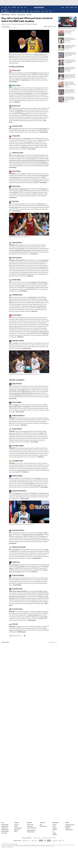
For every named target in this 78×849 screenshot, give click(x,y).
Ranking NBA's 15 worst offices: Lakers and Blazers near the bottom (71, 54)
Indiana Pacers (16, 186)
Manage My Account (69, 824)
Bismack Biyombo (43, 282)
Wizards (16, 343)
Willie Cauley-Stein (13, 596)
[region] (29, 41)
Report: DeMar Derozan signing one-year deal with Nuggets (70, 68)
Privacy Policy (30, 826)
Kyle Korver (11, 56)
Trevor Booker (19, 110)
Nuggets (16, 404)
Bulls (40, 140)
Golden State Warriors (18, 415)
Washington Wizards (18, 340)
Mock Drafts (28, 14)
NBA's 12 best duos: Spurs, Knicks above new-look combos (70, 39)
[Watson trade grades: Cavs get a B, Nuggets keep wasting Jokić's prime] (61, 99)
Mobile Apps (4, 833)
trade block (42, 493)
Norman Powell (43, 331)
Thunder (46, 549)
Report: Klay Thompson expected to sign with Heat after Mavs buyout (70, 76)
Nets (31, 89)
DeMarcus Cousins (42, 591)
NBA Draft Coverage (5, 14)
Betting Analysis (5, 829)
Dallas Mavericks (17, 383)
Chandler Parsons (31, 483)
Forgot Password (69, 829)
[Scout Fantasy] (55, 840)
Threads (54, 833)
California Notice (30, 831)
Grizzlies (38, 478)
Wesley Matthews (25, 391)
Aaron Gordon (30, 287)
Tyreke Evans (31, 534)
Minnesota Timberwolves (19, 491)
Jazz (19, 626)
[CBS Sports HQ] (36, 837)
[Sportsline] (26, 840)
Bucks (22, 245)
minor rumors (27, 431)
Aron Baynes (36, 180)
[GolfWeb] (61, 840)
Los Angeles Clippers (18, 445)
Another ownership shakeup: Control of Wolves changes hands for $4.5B (70, 83)
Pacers (34, 192)
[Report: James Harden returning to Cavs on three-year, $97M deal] (61, 92)
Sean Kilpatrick (18, 111)
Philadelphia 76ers (17, 295)
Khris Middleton (21, 248)
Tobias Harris (14, 177)
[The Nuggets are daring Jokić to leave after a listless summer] (61, 48)
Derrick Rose (43, 267)
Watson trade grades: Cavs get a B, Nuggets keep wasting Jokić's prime (70, 98)
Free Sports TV (4, 828)
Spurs (46, 611)
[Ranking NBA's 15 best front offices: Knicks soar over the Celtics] (61, 62)
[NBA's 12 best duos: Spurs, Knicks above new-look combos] (61, 40)
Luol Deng (19, 470)
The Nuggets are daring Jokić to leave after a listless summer (70, 46)
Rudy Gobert (19, 630)
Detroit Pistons (16, 171)
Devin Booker (17, 571)
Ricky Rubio (33, 493)
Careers (16, 826)
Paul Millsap (34, 73)
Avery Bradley (28, 93)
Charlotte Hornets (17, 126)
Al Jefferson (16, 192)
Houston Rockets (17, 429)
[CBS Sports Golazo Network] (49, 837)
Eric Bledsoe (15, 564)
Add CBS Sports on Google (51, 26)
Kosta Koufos (22, 596)
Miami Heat (15, 201)
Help (41, 824)
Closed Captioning (31, 830)
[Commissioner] (42, 840)
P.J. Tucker (33, 566)
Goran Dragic (14, 207)
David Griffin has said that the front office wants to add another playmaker (27, 160)
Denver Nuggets (16, 402)
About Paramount (18, 828)
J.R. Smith (32, 158)
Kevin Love (16, 326)
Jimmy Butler (27, 138)
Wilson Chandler (17, 406)
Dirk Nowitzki (18, 395)
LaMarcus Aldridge (33, 615)
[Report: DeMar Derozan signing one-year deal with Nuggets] (61, 70)
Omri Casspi (37, 485)
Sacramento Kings (17, 588)
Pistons (23, 173)
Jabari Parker (27, 250)
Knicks (10, 265)
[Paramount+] (34, 840)
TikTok (53, 826)
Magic (22, 285)
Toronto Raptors (16, 315)
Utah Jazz (15, 624)
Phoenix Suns (16, 562)
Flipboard (54, 834)
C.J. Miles (20, 190)
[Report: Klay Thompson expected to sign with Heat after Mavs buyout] (61, 77)
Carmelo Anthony (44, 260)
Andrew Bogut (12, 389)
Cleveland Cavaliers (38, 54)
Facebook (54, 829)
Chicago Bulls (16, 136)
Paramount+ (17, 829)
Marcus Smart (44, 93)
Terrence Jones (39, 534)
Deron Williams (22, 389)
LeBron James (20, 155)
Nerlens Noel (33, 297)
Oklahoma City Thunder (19, 547)
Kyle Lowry (46, 333)
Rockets (42, 433)
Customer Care (43, 826)
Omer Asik (39, 532)
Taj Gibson (29, 142)
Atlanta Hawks (16, 70)
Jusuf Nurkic (27, 406)
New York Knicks (17, 257)
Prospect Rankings (21, 14)
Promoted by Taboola (52, 642)
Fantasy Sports (4, 826)
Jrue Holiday (25, 534)
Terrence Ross (34, 331)
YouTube (54, 824)
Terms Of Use (30, 824)
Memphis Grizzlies (17, 476)
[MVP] (49, 840)
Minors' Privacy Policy (32, 828)
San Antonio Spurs (17, 609)
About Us (16, 824)
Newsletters (68, 826)
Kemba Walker (43, 128)
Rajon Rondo (25, 147)
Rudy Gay (41, 596)
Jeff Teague (43, 189)
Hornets (16, 128)
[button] (53, 11)
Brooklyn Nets (16, 106)
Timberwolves (17, 493)
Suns (41, 568)
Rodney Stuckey (24, 189)
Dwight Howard (25, 80)
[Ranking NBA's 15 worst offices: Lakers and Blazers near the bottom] (61, 55)
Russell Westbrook (16, 549)
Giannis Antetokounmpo (16, 250)
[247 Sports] (18, 840)
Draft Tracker (13, 14)
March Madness (4, 831)
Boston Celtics (16, 85)
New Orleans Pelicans (18, 530)
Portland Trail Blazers (18, 575)
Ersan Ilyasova (39, 306)
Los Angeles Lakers (17, 460)
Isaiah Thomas (19, 93)
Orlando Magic (16, 279)
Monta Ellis (15, 189)
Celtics (15, 88)
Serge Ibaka (33, 282)
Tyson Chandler (21, 566)
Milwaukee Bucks (17, 242)
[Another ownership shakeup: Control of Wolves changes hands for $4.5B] (61, 84)
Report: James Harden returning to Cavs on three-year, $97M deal (70, 91)
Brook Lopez (24, 113)
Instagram (54, 828)
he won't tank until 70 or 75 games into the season (21, 393)
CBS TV (16, 831)
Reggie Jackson (45, 175)
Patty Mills (44, 617)
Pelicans (43, 536)
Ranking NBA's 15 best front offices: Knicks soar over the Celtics (70, 61)
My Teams (67, 828)
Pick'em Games (4, 824)
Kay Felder (43, 162)
